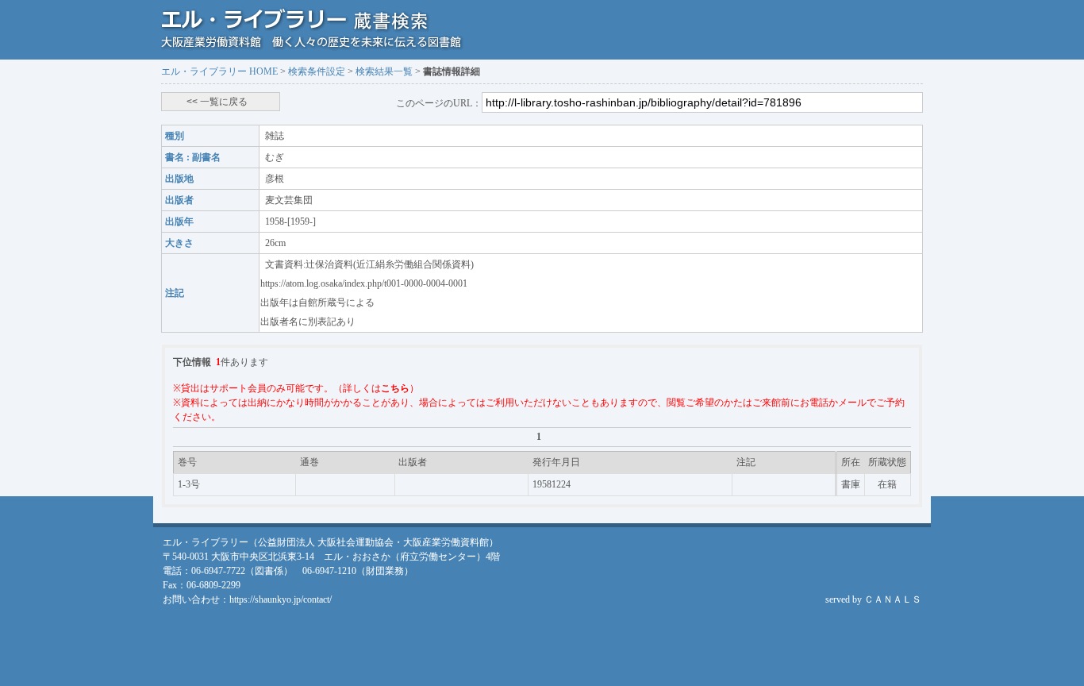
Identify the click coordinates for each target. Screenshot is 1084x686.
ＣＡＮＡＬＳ (892, 599)
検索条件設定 (316, 71)
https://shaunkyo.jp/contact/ (280, 599)
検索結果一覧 (384, 71)
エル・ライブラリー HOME (219, 71)
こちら (395, 388)
